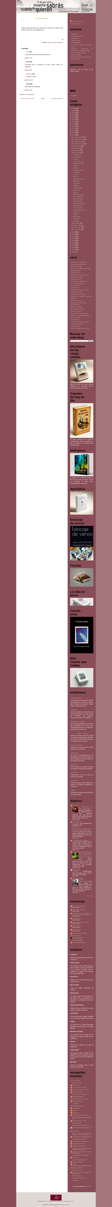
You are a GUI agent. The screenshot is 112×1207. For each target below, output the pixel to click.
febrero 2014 (78, 227)
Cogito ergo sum (78, 161)
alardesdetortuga (77, 1096)
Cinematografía (78, 196)
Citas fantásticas (76, 55)
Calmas (73, 790)
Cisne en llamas (76, 270)
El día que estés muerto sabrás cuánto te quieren (63, 1201)
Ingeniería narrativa (77, 745)
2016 (73, 130)
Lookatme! (75, 1112)
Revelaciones (77, 154)
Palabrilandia (76, 870)
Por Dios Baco (76, 929)
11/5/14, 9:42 (28, 70)
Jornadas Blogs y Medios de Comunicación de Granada (82, 914)
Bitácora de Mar (77, 1170)
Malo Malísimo (75, 305)
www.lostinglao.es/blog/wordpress (81, 1118)
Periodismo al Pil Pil (78, 909)
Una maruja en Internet (78, 309)
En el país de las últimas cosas (81, 828)
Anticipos (76, 212)
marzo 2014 (77, 225)
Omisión (75, 185)
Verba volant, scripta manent (79, 290)
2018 (73, 126)
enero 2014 (77, 230)
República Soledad (76, 292)
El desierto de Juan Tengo (79, 281)
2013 (73, 232)
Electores (76, 221)
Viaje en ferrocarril (79, 179)
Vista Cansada (76, 926)
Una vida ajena (75, 285)
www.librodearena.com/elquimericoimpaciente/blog (81, 1149)
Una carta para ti (77, 1092)
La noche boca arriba (77, 283)
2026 (73, 108)
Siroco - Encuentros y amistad (80, 322)
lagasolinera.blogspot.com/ (80, 1125)
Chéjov (50, 42)
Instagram (74, 34)
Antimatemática (78, 207)
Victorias (76, 166)
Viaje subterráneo (78, 194)
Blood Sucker (76, 1176)
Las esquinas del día (77, 324)
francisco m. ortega (78, 21)
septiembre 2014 (79, 143)
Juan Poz (29, 74)
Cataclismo (76, 172)
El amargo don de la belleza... (80, 313)
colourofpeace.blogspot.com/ (81, 1137)
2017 (73, 128)
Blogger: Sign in (77, 1167)
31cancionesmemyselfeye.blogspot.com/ (81, 1173)
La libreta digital (76, 42)
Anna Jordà (48, 1201)
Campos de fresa (76, 279)
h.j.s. (27, 51)
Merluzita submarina (77, 307)
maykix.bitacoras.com (79, 1178)
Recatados (76, 219)
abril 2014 (77, 223)
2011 (73, 236)
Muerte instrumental (77, 300)
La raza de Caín (75, 326)
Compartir (73, 95)
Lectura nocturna (76, 698)
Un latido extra (75, 273)
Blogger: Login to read (79, 1120)
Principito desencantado (78, 294)
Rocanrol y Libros (78, 878)
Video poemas (75, 59)
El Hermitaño (75, 319)
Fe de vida (75, 823)
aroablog (75, 1180)
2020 (73, 121)
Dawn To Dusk (76, 1083)
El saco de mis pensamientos (81, 852)
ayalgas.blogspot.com (79, 1146)
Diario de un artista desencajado (81, 268)
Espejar (75, 159)
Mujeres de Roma (76, 311)
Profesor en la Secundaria (79, 262)
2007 (73, 245)
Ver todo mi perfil (75, 23)
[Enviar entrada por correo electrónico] (62, 39)
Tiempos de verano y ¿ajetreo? (81, 830)
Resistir (75, 192)
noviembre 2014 (79, 139)
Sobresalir (76, 871)
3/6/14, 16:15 (28, 90)
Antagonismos (77, 188)
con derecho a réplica (79, 1139)
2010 (73, 238)
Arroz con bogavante (79, 906)
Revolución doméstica (80, 210)
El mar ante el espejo (77, 277)
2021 (73, 119)
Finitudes (73, 764)
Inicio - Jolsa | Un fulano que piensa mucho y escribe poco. (82, 1134)
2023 (73, 115)
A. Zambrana (51, 1204)
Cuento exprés (75, 40)
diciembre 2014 (78, 137)
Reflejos (75, 168)
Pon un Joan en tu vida (79, 1094)
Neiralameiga (75, 288)
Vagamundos (76, 935)
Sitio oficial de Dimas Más (79, 264)
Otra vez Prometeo (76, 266)
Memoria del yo (78, 205)
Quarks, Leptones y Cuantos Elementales (82, 1152)
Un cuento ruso (78, 199)
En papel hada (76, 918)
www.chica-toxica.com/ (79, 1159)
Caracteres (76, 183)
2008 (73, 243)
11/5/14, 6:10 (28, 58)
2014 (73, 135)
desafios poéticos (77, 1162)
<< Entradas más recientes (27, 98)
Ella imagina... (76, 1108)
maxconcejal (76, 1080)
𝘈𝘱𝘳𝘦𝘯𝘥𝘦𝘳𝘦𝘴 (74, 772)
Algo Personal (76, 1123)
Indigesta (73, 298)
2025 (73, 110)
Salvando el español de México (80, 315)
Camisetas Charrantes (79, 933)
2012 (73, 234)
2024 (73, 113)
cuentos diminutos (57, 42)
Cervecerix (75, 1085)
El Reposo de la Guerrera (80, 1099)
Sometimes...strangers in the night (81, 296)
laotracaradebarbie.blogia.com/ (81, 1128)
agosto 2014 (78, 146)
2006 (73, 247)
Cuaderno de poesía (77, 36)
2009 (73, 240)
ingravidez (75, 1131)
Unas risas (76, 190)
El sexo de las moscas (63, 1204)
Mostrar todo (90, 895)
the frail (74, 1110)
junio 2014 (77, 150)
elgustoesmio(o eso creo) (80, 922)
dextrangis (75, 805)
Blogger (87, 1186)
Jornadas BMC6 (77, 940)
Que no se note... (76, 317)
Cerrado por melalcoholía (78, 302)
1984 (73, 252)
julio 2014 (77, 148)
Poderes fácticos (78, 170)
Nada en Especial (77, 1101)
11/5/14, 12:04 (28, 80)
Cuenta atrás (75, 38)
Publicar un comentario (27, 94)
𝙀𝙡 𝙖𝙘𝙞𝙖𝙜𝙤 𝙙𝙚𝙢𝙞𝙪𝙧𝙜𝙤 (77, 721)
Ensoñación (77, 157)
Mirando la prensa (78, 163)
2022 (73, 117)
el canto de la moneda (79, 1087)
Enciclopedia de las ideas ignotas (81, 57)
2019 (73, 124)
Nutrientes (76, 181)
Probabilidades (78, 201)
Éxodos (75, 177)
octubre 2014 (78, 141)
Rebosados (77, 216)
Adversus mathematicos (78, 52)
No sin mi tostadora (78, 942)
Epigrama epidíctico (79, 203)
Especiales (74, 780)
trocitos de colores (78, 1106)
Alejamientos (75, 753)
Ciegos (75, 214)
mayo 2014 (77, 152)
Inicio (42, 98)
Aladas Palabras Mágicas (80, 1155)
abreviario (75, 1157)
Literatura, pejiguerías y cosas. (80, 328)
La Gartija (75, 1103)
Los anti (75, 174)
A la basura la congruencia (80, 1141)
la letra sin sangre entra (79, 1115)
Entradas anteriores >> (57, 98)
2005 (73, 249)
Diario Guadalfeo (77, 938)
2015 (73, 132)
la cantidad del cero (78, 1143)
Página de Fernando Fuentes (80, 275)
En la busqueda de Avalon (80, 840)
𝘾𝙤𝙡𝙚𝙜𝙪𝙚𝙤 (74, 710)
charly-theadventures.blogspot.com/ (81, 1165)
